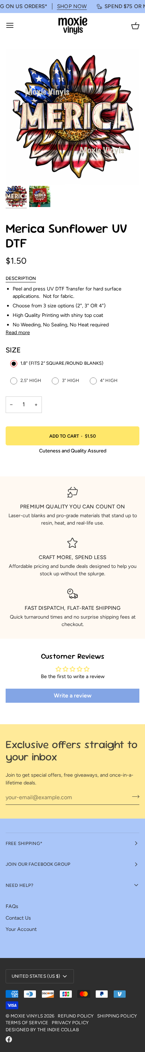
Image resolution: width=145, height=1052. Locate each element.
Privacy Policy (70, 1022)
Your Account (21, 929)
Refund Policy (76, 1016)
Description (21, 278)
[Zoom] (19, 171)
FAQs (12, 906)
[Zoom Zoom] (72, 117)
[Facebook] (9, 1039)
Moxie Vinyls (27, 1016)
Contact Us (18, 918)
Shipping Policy (117, 1016)
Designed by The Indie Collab (42, 1029)
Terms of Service (27, 1022)
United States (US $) (36, 976)
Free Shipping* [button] (24, 843)
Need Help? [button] (19, 885)
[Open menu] (16, 25)
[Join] (133, 796)
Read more (18, 332)
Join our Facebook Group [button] (38, 864)
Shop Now (65, 6)
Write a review (73, 695)
